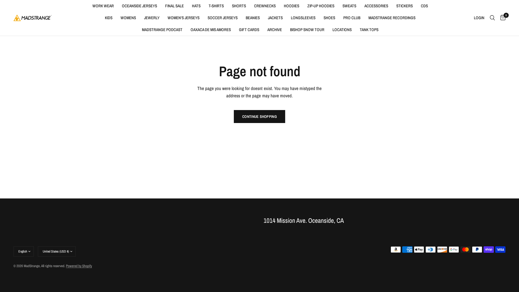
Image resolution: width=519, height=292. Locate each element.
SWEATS (349, 6)
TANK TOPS (369, 29)
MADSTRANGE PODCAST (162, 29)
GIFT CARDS (249, 29)
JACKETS (275, 18)
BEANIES (253, 18)
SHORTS (239, 6)
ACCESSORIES (376, 6)
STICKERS (404, 6)
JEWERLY (151, 18)
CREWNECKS (265, 6)
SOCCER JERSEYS (223, 18)
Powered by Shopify (79, 266)
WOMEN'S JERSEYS (183, 18)
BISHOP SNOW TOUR (307, 29)
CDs (424, 6)
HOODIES (291, 6)
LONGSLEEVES (303, 18)
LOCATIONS (342, 29)
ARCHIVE (274, 29)
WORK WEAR (103, 6)
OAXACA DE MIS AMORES (211, 29)
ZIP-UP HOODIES (320, 6)
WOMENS (128, 18)
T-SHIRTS (216, 6)
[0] (501, 18)
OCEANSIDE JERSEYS (139, 6)
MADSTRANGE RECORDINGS (391, 18)
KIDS (108, 18)
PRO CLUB (351, 18)
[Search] (492, 18)
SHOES (329, 18)
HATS (196, 6)
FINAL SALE (174, 6)
